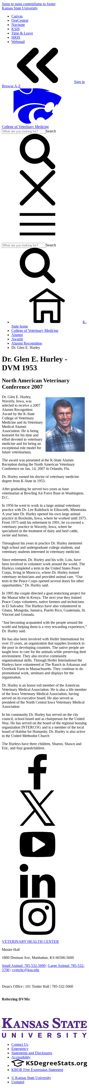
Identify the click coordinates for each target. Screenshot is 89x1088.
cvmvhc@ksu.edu (25, 970)
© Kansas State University (31, 1078)
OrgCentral (19, 20)
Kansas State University (20, 8)
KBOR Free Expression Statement (37, 1070)
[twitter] (37, 824)
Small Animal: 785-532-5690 (24, 966)
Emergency (19, 1049)
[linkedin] (37, 897)
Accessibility (21, 1057)
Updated (17, 1082)
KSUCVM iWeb (14, 1008)
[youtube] (37, 861)
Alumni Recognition (26, 343)
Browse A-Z (11, 86)
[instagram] (37, 934)
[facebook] (37, 788)
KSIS (15, 29)
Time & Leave (22, 33)
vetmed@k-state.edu (17, 991)
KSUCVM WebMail (17, 1012)
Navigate (18, 25)
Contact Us (19, 1044)
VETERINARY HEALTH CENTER (30, 942)
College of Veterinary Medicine (25, 127)
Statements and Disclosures (31, 1053)
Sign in (79, 82)
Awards (17, 339)
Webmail (18, 42)
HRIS (15, 37)
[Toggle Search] (37, 168)
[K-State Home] (37, 122)
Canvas (17, 16)
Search (51, 131)
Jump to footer (45, 4)
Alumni (17, 335)
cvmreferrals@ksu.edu (48, 999)
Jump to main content (18, 4)
